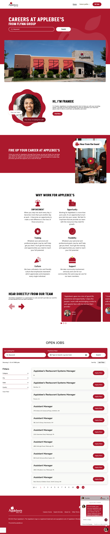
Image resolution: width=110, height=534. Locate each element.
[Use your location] (86, 355)
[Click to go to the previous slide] (12, 306)
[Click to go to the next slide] (21, 306)
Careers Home (47, 512)
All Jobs (97, 4)
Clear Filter (6, 392)
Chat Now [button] (57, 114)
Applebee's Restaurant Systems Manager (54, 371)
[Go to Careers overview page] (15, 4)
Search (63, 29)
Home (75, 4)
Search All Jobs (58, 512)
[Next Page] (77, 487)
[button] (15, 373)
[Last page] (83, 487)
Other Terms (76, 512)
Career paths (83, 4)
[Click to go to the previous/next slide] (61, 323)
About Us (67, 512)
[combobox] (68, 355)
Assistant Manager (43, 406)
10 (73, 487)
